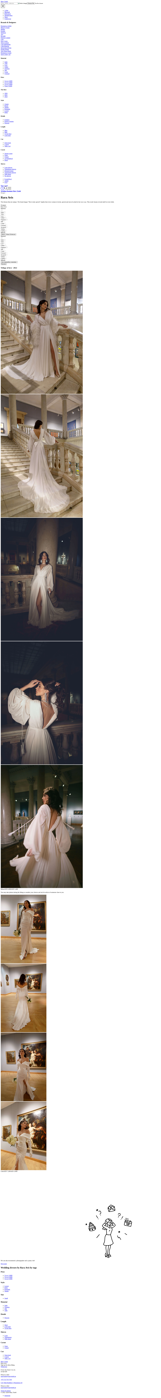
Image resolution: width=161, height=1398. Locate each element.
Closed (6, 157)
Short (6, 17)
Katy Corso (4, 41)
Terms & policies (6, 1391)
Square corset (8, 153)
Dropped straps (8, 171)
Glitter (6, 67)
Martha (3, 29)
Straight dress (8, 15)
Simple (6, 107)
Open (6, 155)
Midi (5, 132)
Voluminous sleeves (10, 169)
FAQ (5, 182)
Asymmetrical (8, 158)
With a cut (7, 146)
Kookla (3, 31)
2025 (5, 95)
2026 (5, 93)
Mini (5, 130)
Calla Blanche (5, 46)
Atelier (6, 181)
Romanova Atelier (6, 26)
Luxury (6, 111)
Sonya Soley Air (5, 54)
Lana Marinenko (6, 44)
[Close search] (3, 6)
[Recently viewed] (2, 189)
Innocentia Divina (6, 48)
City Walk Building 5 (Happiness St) (11, 1383)
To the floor (7, 134)
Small (6, 1298)
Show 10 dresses (10, 234)
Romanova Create (6, 53)
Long (6, 1335)
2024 (5, 97)
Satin (5, 62)
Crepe (6, 72)
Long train (7, 135)
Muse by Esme (5, 27)
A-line (6, 10)
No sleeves (7, 176)
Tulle (5, 63)
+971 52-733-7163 (6, 1379)
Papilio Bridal (5, 49)
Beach (6, 106)
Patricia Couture (5, 38)
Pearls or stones (9, 121)
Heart (6, 160)
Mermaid (7, 12)
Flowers (6, 123)
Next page (4, 1264)
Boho (6, 112)
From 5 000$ (8, 86)
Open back (7, 143)
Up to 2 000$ (8, 83)
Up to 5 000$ (8, 84)
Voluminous (8, 1337)
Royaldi (3, 36)
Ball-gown (7, 14)
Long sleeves (8, 167)
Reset (3, 234)
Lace (5, 65)
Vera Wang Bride (6, 51)
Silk (5, 70)
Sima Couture (5, 43)
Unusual (6, 73)
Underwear (7, 19)
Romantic (7, 109)
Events (8, 179)
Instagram (7, 1395)
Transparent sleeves (10, 172)
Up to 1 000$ (8, 81)
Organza (7, 68)
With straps (7, 174)
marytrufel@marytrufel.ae (8, 1376)
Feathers (6, 120)
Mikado (3, 232)
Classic (6, 104)
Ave (2, 34)
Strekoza (3, 32)
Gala (2, 39)
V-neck (6, 144)
